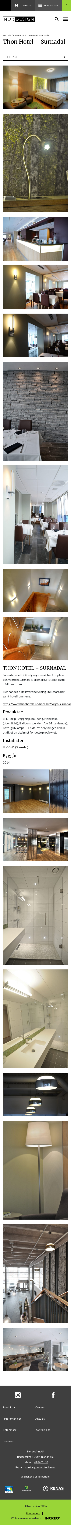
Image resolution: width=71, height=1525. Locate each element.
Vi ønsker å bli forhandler (35, 1476)
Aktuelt (40, 1418)
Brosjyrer (8, 1441)
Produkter (9, 1407)
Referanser (9, 1429)
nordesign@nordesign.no (40, 1467)
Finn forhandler (12, 1418)
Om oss (40, 1407)
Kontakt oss (42, 1429)
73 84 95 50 (41, 1462)
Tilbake (12, 57)
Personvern (33, 1513)
